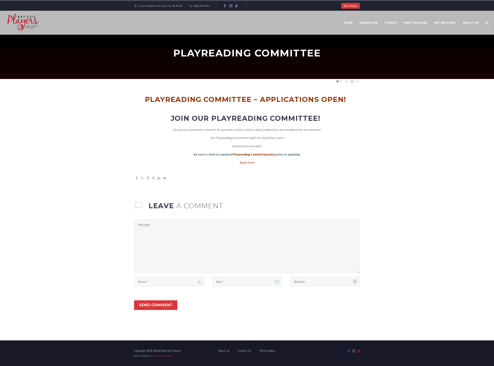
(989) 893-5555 (201, 6)
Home (348, 22)
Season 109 (369, 22)
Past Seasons (415, 22)
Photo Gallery (267, 350)
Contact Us (244, 350)
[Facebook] (225, 5)
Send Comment (156, 305)
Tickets (391, 22)
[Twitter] (142, 178)
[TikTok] (236, 5)
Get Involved (445, 22)
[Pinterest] (147, 178)
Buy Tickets (350, 6)
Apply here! (247, 162)
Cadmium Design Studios (162, 356)
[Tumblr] (153, 178)
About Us (471, 22)
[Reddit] (164, 178)
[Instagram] (231, 5)
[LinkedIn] (159, 178)
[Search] (486, 23)
